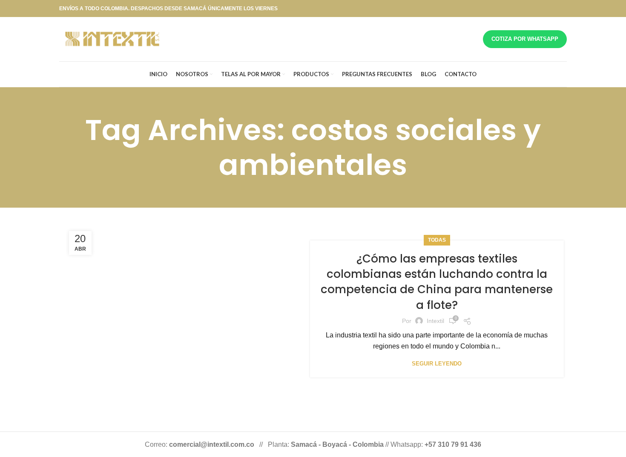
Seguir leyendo (437, 363)
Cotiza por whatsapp (524, 39)
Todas (437, 240)
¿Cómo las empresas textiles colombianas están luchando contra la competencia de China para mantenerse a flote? (437, 282)
